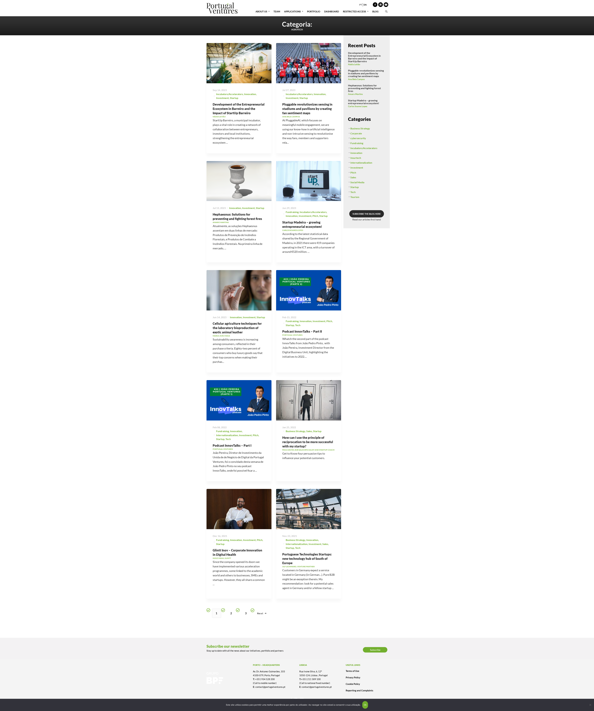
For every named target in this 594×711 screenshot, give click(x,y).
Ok (365, 705)
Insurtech (355, 157)
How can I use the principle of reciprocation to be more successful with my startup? (307, 442)
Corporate (356, 133)
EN (365, 4)
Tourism (354, 196)
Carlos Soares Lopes (357, 106)
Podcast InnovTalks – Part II (302, 331)
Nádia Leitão (354, 64)
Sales (309, 431)
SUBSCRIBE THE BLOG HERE (367, 213)
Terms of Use (352, 671)
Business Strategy (295, 431)
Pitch (315, 215)
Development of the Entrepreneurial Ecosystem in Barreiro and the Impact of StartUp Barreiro (239, 108)
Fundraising (292, 211)
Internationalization (227, 435)
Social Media (357, 182)
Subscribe (375, 649)
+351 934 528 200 (265, 679)
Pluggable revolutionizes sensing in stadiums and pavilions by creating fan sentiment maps (307, 108)
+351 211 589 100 (311, 679)
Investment (222, 97)
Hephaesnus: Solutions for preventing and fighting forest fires (364, 88)
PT (360, 4)
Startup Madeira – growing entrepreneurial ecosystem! (363, 102)
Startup (234, 97)
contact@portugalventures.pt (270, 686)
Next (260, 613)
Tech (297, 325)
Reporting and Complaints (359, 690)
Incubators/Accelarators (229, 94)
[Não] (590, 704)
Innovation (250, 94)
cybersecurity (358, 138)
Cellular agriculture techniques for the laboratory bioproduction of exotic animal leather (237, 328)
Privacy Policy (353, 677)
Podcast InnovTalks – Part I (232, 445)
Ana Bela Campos (356, 79)
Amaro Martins (355, 94)
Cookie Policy (353, 684)
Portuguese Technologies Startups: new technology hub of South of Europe (307, 558)
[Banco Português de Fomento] (227, 678)
